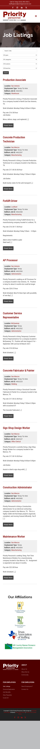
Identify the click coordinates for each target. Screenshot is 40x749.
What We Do (25, 672)
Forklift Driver (10, 200)
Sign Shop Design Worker (16, 428)
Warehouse (15, 93)
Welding (14, 384)
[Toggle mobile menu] (36, 16)
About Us (24, 669)
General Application (9, 689)
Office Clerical (16, 442)
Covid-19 (5, 698)
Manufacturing (16, 155)
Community (24, 675)
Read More (8, 125)
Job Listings (6, 686)
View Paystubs (7, 695)
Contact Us (24, 689)
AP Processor (10, 260)
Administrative (16, 274)
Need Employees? (27, 686)
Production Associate (14, 80)
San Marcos (15, 147)
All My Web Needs (20, 712)
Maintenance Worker (14, 536)
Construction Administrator (17, 487)
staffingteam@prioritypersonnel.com (20, 4)
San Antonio (15, 86)
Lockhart (14, 207)
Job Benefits (6, 692)
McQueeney (15, 323)
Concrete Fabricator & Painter (18, 370)
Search (6, 72)
